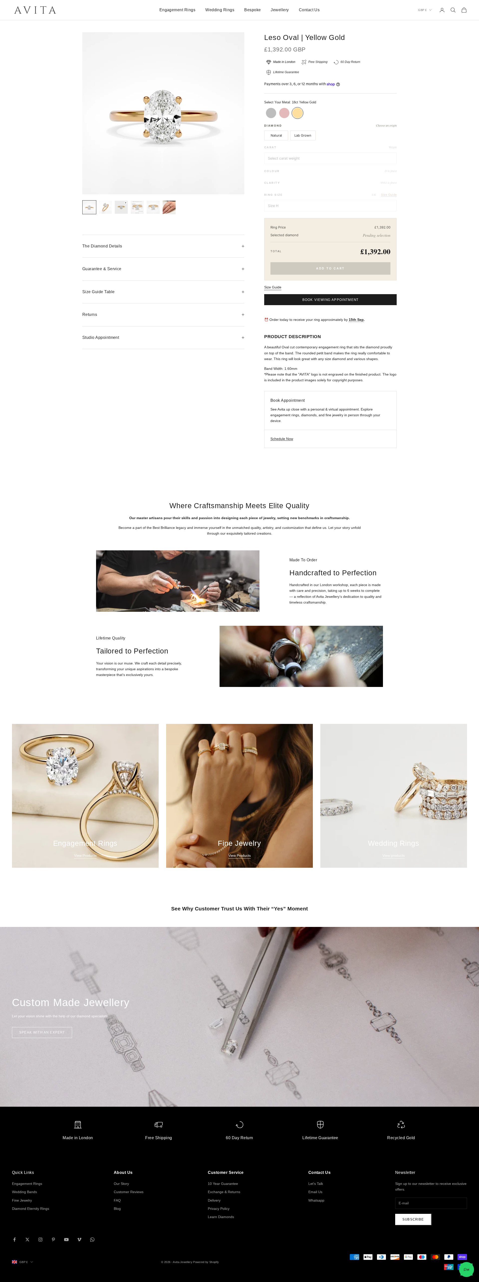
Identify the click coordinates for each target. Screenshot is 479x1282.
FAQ (117, 1200)
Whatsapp (316, 1200)
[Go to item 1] (89, 207)
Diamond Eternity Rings (30, 1209)
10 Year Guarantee (223, 1184)
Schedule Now (281, 439)
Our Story (121, 1184)
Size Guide (389, 195)
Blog (117, 1209)
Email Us (315, 1192)
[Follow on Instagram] (40, 1239)
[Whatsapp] (466, 1269)
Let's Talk (315, 1184)
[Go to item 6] (169, 207)
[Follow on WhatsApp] (92, 1239)
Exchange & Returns (224, 1192)
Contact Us (309, 10)
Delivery (214, 1200)
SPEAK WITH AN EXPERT (42, 1032)
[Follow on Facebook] (14, 1239)
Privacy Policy (219, 1209)
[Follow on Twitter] (27, 1239)
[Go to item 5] (153, 207)
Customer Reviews (128, 1192)
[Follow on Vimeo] (79, 1239)
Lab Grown (302, 135)
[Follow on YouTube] (66, 1239)
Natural (276, 135)
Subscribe (413, 1219)
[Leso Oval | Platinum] (271, 113)
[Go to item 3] (121, 207)
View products (393, 855)
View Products (85, 855)
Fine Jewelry (22, 1200)
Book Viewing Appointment (330, 300)
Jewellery (280, 10)
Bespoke (252, 10)
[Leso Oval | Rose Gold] (284, 113)
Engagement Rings (177, 10)
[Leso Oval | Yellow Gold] (297, 113)
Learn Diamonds (221, 1217)
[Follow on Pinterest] (53, 1239)
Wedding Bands (24, 1192)
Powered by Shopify (206, 1262)
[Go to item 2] (105, 207)
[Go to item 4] (137, 207)
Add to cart (330, 268)
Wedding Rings (219, 10)
